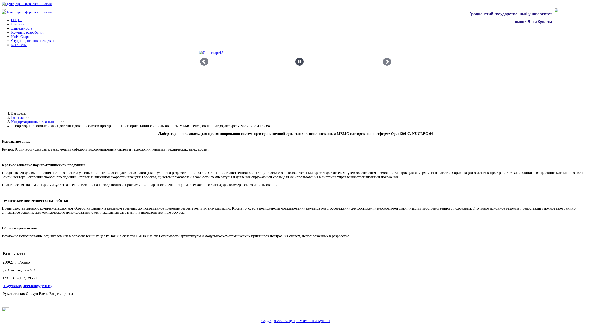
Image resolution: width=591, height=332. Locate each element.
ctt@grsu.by (12, 286)
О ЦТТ (16, 20)
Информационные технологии (35, 122)
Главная (17, 117)
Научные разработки (27, 32)
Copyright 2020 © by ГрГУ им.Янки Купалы (295, 321)
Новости (18, 24)
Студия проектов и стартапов (34, 41)
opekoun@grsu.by (37, 286)
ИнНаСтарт (20, 37)
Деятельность (21, 28)
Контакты (19, 45)
